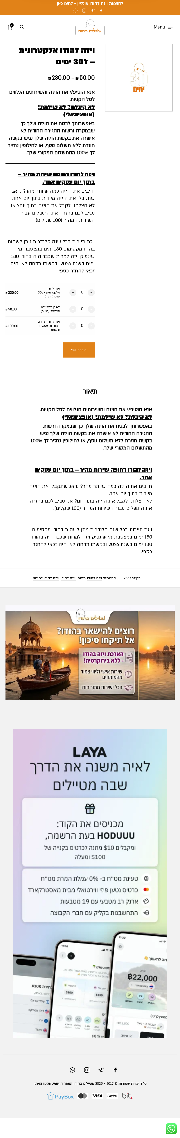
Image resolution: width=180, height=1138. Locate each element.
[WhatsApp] (75, 11)
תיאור (90, 391)
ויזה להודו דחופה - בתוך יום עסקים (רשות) (48, 326)
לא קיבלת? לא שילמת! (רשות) (50, 309)
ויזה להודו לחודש (46, 578)
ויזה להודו (94, 578)
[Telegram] (93, 11)
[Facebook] (101, 11)
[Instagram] (84, 11)
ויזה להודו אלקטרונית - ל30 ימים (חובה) (49, 293)
